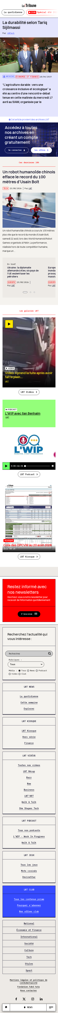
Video (15, 674)
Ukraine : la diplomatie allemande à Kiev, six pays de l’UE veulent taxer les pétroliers (23, 272)
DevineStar (29, 877)
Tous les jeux (29, 865)
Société (29, 943)
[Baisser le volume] (53, 466)
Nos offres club (29, 911)
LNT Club (29, 889)
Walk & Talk (29, 802)
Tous (23, 670)
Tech (5, 188)
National (29, 923)
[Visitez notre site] (6, 1007)
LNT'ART (29, 796)
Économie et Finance (27, 76)
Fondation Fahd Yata (28, 986)
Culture (29, 950)
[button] (25, 292)
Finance (29, 743)
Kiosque (9, 540)
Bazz (29, 777)
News (32, 670)
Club (23, 674)
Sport (29, 970)
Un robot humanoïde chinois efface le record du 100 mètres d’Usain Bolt (29, 176)
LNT (30, 188)
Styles (29, 963)
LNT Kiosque (27, 556)
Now (29, 783)
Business (29, 790)
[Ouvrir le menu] (51, 1007)
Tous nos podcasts (29, 830)
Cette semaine (29, 702)
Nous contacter (28, 990)
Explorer (29, 709)
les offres (40, 150)
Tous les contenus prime (29, 899)
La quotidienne (13, 12)
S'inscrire (26, 614)
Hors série (29, 737)
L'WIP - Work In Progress (29, 836)
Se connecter (15, 150)
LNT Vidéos (27, 392)
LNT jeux (29, 855)
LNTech (10, 33)
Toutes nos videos (29, 765)
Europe (11, 282)
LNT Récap (29, 771)
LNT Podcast (27, 474)
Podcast (12, 409)
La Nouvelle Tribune (29, 4)
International (29, 937)
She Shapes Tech (29, 808)
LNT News (29, 686)
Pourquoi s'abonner (29, 905)
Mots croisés (29, 871)
